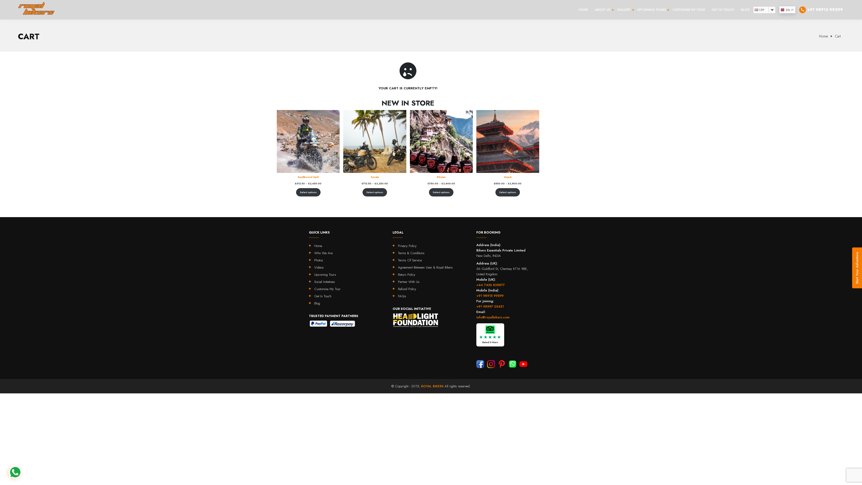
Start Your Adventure (857, 268)
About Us (602, 9)
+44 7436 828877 (490, 284)
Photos (318, 260)
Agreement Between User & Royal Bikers (425, 267)
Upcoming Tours (651, 9)
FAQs (402, 296)
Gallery (624, 9)
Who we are (323, 253)
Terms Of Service (410, 260)
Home (583, 9)
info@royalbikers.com (493, 317)
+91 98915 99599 (490, 295)
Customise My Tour (689, 9)
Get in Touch (723, 9)
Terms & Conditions (411, 253)
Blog (745, 9)
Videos (319, 267)
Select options (308, 192)
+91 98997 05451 (490, 306)
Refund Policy (407, 289)
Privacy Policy (407, 246)
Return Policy (406, 274)
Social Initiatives (324, 282)
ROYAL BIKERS (432, 386)
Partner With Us (409, 282)
